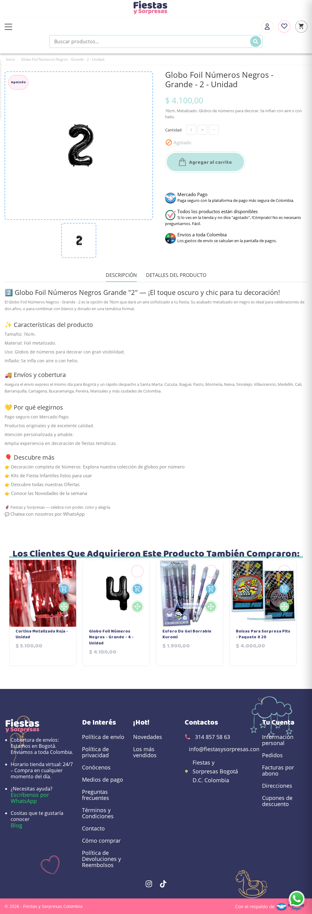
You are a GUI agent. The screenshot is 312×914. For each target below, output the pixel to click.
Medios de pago (102, 779)
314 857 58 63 (212, 737)
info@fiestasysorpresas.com (225, 749)
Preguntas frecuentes (95, 795)
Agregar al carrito (210, 162)
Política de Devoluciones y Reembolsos (101, 859)
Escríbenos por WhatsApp (30, 798)
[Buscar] (255, 41)
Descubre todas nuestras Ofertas (45, 484)
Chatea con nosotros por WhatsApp (47, 514)
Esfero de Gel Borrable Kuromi (186, 634)
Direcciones (277, 786)
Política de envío (103, 737)
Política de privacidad (95, 752)
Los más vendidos (145, 752)
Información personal (277, 740)
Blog (16, 825)
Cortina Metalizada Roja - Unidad (42, 634)
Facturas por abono (278, 770)
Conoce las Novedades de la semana (49, 493)
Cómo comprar (101, 840)
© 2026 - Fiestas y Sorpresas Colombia (44, 906)
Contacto (93, 828)
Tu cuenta (278, 722)
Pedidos (272, 755)
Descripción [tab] (121, 275)
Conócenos (96, 767)
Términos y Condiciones (98, 813)
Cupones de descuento (277, 801)
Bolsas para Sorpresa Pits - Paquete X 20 (263, 634)
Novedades (147, 737)
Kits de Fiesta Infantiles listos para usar (51, 475)
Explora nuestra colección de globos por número (134, 467)
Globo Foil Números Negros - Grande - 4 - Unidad (111, 638)
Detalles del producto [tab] (176, 275)
